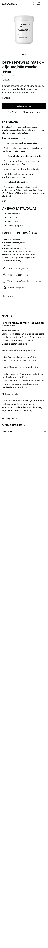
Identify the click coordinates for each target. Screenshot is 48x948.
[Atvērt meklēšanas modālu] (28, 3)
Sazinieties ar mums (31, 281)
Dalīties (9, 296)
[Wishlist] (33, 3)
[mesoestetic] (10, 4)
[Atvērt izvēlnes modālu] (44, 3)
